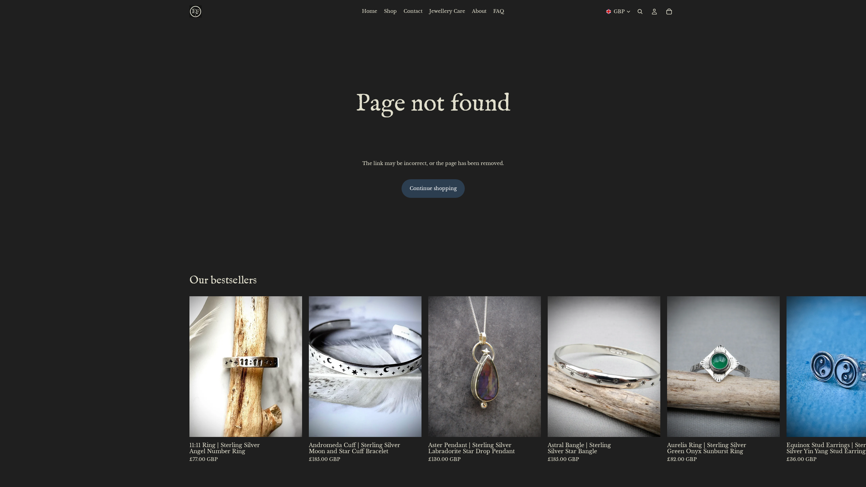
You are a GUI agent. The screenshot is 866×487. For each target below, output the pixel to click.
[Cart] (669, 11)
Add (536, 426)
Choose (297, 426)
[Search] (640, 11)
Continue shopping (433, 188)
